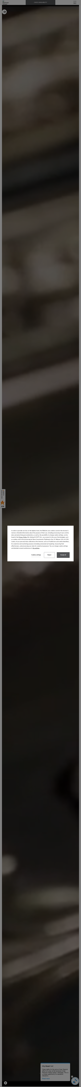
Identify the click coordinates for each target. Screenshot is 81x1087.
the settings (36, 548)
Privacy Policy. (23, 537)
